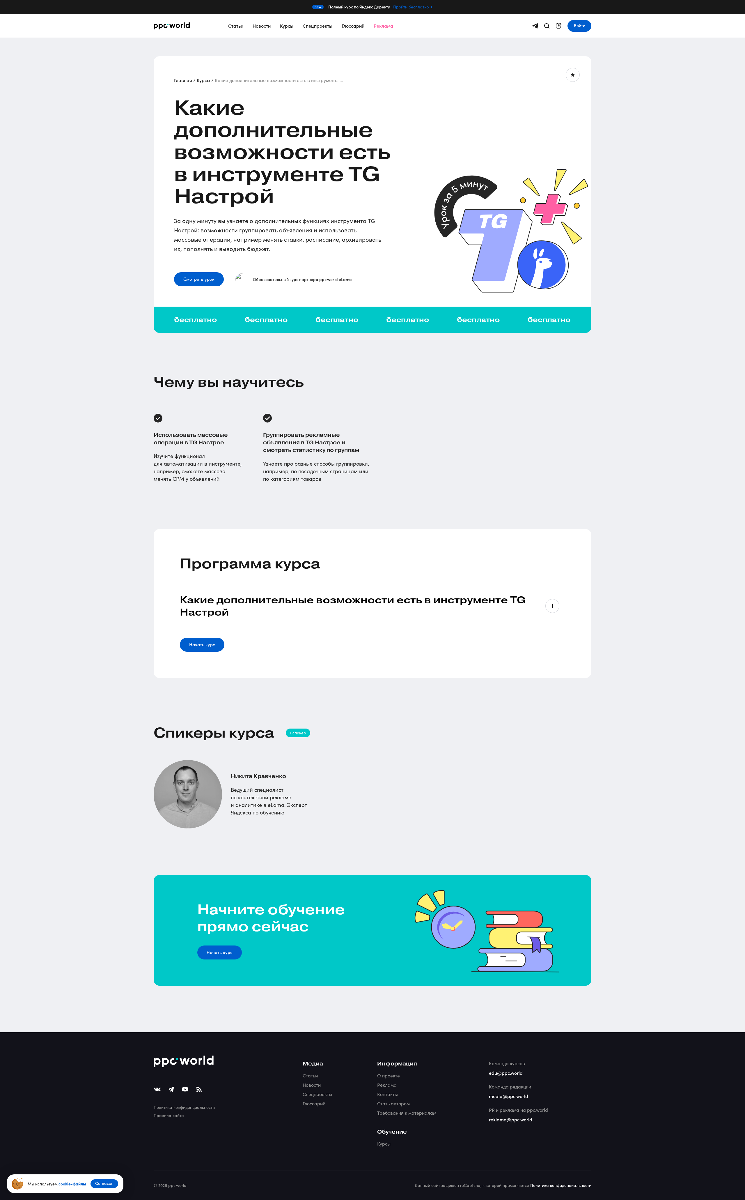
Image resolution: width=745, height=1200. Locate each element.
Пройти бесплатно (411, 7)
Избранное (573, 75)
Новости (262, 25)
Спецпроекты (317, 25)
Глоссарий (353, 25)
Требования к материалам (406, 1113)
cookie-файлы (72, 1184)
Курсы (286, 25)
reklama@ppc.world (510, 1119)
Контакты (387, 1094)
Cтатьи (310, 1075)
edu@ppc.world (506, 1073)
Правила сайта (169, 1115)
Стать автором (393, 1103)
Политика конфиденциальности (184, 1107)
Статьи (235, 25)
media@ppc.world (508, 1096)
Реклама (383, 25)
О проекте (388, 1075)
